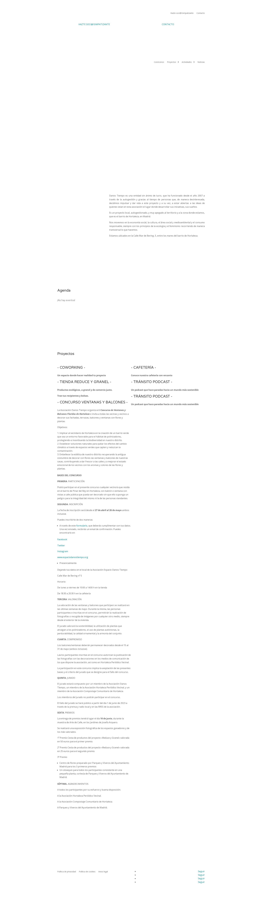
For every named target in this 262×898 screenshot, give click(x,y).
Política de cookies (87, 872)
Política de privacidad (66, 872)
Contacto (200, 13)
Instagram (62, 551)
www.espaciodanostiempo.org (72, 557)
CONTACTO (168, 24)
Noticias (201, 62)
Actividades (187, 62)
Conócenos (159, 62)
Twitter (61, 545)
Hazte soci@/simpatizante (181, 13)
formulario (81, 525)
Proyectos (171, 62)
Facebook (62, 539)
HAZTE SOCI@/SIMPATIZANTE (94, 24)
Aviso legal (103, 872)
